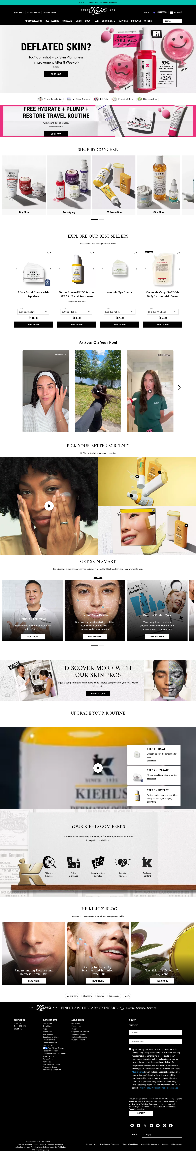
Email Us (17, 1023)
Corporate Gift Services (80, 1032)
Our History (75, 1023)
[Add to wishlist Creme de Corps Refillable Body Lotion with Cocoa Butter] (178, 253)
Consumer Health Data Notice (54, 1054)
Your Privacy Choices (56, 1048)
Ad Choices (47, 1062)
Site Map (165, 1144)
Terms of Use (48, 1059)
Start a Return (48, 1034)
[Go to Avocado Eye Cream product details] (137, 754)
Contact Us (19, 1020)
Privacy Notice (159, 1107)
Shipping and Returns (51, 1037)
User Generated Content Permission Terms (52, 1066)
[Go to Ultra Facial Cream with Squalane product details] (137, 775)
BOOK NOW (36, 636)
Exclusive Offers (49, 1040)
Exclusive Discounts (79, 1037)
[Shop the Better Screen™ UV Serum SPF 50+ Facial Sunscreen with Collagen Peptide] (131, 495)
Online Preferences (50, 1043)
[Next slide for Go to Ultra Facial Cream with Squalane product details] (50, 269)
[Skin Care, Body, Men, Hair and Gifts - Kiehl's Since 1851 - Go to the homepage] (98, 11)
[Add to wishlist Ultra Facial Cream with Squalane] (49, 253)
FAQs (45, 1029)
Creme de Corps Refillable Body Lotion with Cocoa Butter (162, 295)
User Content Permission (110, 1144)
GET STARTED (97, 636)
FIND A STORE (98, 693)
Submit (141, 1113)
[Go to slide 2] (101, 220)
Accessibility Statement (52, 1070)
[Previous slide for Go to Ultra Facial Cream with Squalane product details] (16, 269)
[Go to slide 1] (94, 219)
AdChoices (62, 1147)
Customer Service (49, 13)
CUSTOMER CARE (50, 1020)
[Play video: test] (49, 506)
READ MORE (33, 981)
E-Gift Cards (47, 1032)
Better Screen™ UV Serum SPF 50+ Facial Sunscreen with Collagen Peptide (76, 295)
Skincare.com (176, 1144)
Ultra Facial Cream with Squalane (33, 295)
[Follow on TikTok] (171, 1125)
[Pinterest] (164, 1125)
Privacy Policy (48, 1056)
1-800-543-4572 (20, 1026)
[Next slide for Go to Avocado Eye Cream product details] (136, 269)
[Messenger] (132, 1125)
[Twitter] (145, 1125)
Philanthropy (76, 1026)
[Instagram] (151, 1125)
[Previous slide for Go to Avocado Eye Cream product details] (102, 269)
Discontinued (48, 1045)
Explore (98, 577)
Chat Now (18, 1029)
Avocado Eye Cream (119, 293)
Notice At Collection (50, 1051)
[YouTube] (158, 1125)
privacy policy (43, 1150)
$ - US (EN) (18, 13)
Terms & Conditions (130, 1144)
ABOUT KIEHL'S (77, 1020)
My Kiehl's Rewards (78, 1034)
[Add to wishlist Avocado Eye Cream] (135, 253)
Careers (74, 1029)
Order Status (47, 1026)
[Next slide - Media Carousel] (179, 387)
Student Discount (78, 1040)
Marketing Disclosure (148, 1104)
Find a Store (47, 1023)
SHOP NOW (56, 74)
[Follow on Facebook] (138, 1125)
